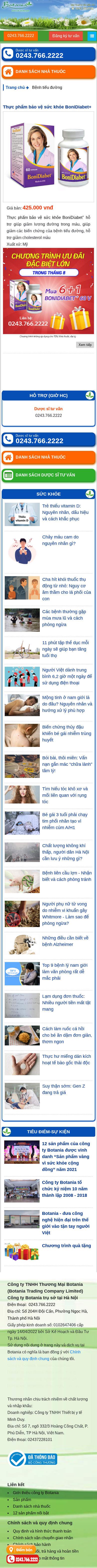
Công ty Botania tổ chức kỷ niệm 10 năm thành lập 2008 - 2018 (65, 1189)
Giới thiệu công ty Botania (36, 1493)
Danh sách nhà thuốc (31, 1506)
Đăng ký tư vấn (65, 36)
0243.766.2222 (20, 35)
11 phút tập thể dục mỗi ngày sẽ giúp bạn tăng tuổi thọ (65, 649)
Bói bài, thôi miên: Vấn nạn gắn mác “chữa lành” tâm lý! (67, 764)
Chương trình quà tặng (66, 1245)
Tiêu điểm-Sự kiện (48, 1131)
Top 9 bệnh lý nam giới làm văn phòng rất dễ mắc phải (65, 972)
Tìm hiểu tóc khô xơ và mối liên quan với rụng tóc (65, 795)
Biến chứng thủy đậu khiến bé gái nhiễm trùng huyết (66, 733)
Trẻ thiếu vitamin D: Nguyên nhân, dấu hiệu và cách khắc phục (65, 512)
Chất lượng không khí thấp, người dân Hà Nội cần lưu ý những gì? (65, 852)
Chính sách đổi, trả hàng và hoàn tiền (46, 1551)
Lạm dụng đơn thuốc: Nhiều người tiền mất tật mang (66, 1003)
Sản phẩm (22, 1500)
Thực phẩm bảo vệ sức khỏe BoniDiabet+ (47, 106)
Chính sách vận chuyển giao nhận (43, 1538)
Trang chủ (16, 87)
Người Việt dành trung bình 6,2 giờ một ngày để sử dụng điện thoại (67, 676)
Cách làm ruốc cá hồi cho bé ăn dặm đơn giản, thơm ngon (67, 1035)
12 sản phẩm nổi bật (31, 1513)
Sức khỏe (49, 494)
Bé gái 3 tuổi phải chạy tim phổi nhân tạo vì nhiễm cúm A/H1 (65, 821)
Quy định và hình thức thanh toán (42, 1531)
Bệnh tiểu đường (47, 87)
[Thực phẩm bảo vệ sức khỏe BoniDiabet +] (48, 156)
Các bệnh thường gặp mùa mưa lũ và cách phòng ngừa (64, 618)
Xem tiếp (85, 345)
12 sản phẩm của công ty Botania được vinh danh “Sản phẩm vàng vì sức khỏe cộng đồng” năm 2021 (66, 1156)
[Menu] (92, 36)
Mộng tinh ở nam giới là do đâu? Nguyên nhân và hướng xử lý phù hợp (67, 704)
